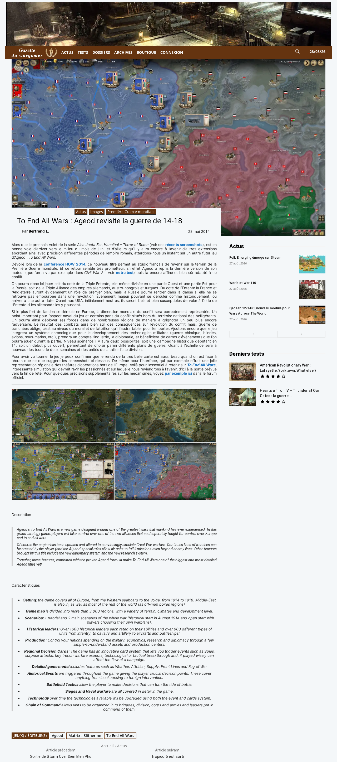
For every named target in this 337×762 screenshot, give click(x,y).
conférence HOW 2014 (64, 264)
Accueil (107, 745)
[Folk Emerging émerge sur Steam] (312, 264)
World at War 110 (242, 283)
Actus (81, 211)
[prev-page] (253, 334)
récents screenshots (183, 244)
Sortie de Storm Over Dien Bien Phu (60, 756)
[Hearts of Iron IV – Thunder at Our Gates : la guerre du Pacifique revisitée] (242, 397)
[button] (297, 51)
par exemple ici (178, 373)
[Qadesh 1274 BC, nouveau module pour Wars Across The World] (312, 315)
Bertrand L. (39, 231)
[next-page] (301, 334)
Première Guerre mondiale (131, 211)
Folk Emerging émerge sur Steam (255, 257)
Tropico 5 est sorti (167, 756)
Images (96, 211)
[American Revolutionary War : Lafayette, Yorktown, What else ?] (242, 372)
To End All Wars (120, 735)
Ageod (57, 735)
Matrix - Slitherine (84, 735)
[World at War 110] (312, 289)
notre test (125, 272)
